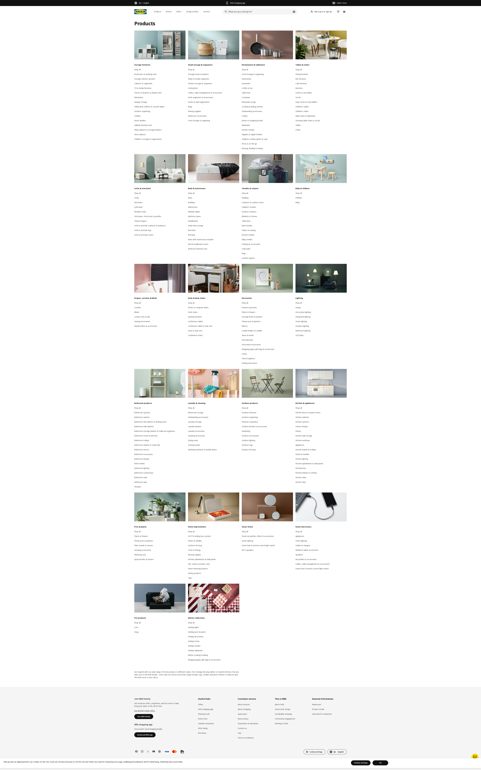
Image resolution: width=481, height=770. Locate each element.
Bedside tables (194, 212)
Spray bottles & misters (144, 559)
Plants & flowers (248, 312)
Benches (299, 88)
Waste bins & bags (195, 412)
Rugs (244, 253)
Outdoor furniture (249, 412)
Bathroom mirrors (141, 449)
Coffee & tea (247, 88)
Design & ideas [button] (192, 11)
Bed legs (191, 235)
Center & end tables (303, 93)
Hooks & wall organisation (199, 102)
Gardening (246, 431)
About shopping (244, 709)
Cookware (246, 97)
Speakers (299, 554)
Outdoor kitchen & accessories (254, 426)
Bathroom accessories (197, 116)
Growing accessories (142, 550)
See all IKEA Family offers (144, 711)
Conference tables (195, 321)
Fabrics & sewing (249, 230)
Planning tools (204, 714)
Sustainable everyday (283, 714)
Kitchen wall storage (303, 436)
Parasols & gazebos (250, 422)
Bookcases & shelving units (145, 74)
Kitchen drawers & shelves (306, 473)
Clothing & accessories (251, 244)
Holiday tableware (195, 650)
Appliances (299, 445)
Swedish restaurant (206, 723)
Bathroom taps (140, 482)
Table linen (246, 93)
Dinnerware (246, 79)
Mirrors (245, 326)
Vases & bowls (248, 335)
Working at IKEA (281, 723)
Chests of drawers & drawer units (148, 93)
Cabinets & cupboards (143, 83)
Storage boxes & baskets (198, 74)
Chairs (297, 130)
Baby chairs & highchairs (305, 116)
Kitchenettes (300, 468)
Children (298, 198)
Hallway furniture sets (143, 125)
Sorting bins (193, 88)
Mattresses (192, 207)
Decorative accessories (251, 344)
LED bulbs (299, 335)
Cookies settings (361, 763)
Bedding (191, 202)
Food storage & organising (199, 120)
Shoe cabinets (140, 134)
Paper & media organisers (198, 79)
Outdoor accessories (250, 436)
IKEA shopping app (205, 709)
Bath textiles (247, 225)
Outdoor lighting (302, 326)
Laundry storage (194, 422)
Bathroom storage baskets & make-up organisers (154, 431)
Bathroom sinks (140, 477)
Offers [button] (178, 11)
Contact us (242, 728)
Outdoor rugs (247, 445)
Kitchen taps (300, 482)
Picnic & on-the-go (249, 144)
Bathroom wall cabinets (144, 426)
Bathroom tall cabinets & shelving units (150, 422)
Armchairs (138, 202)
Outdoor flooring (249, 449)
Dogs (136, 632)
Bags (190, 106)
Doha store (202, 719)
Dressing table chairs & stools (307, 120)
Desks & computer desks (198, 307)
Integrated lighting (303, 317)
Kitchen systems (302, 422)
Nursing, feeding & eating (252, 148)
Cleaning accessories (196, 436)
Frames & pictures (249, 307)
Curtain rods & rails (142, 317)
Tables (298, 125)
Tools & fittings (194, 550)
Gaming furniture (195, 317)
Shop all (137, 69)
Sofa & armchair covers (143, 235)
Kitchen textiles (248, 130)
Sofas (136, 198)
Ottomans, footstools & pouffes (147, 216)
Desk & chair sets (195, 330)
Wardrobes (138, 97)
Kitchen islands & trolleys (305, 449)
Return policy (243, 719)
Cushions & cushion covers (253, 202)
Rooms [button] (169, 11)
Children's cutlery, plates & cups (255, 139)
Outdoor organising (142, 111)
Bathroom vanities (142, 417)
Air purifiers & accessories (306, 559)
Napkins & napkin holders (252, 134)
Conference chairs (195, 335)
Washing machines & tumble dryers (202, 449)
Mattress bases (194, 216)
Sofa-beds (138, 207)
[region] (240, 763)
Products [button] (157, 11)
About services (244, 704)
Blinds (136, 312)
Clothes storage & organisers (200, 83)
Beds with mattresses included (200, 239)
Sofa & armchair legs (142, 230)
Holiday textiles (194, 646)
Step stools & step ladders (306, 102)
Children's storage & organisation (148, 139)
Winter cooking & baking (198, 655)
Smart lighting (301, 321)
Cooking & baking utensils (252, 106)
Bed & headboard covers (198, 244)
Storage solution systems (144, 79)
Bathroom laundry (141, 459)
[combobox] (257, 12)
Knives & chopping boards (252, 120)
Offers (200, 704)
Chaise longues (140, 221)
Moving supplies (194, 111)
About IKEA (279, 704)
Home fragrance (248, 358)
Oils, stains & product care (199, 564)
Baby (297, 202)
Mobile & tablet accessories (306, 550)
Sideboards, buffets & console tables (149, 106)
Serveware (246, 83)
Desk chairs (192, 312)
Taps (190, 578)
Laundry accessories (196, 431)
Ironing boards (194, 445)
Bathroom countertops (143, 473)
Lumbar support (248, 258)
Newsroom (316, 704)
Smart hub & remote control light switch (258, 545)
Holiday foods (193, 641)
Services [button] (206, 11)
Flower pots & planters (251, 321)
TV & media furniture (142, 88)
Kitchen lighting (301, 459)
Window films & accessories (145, 326)
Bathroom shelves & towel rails (147, 445)
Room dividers (140, 120)
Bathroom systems (142, 412)
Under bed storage (195, 225)
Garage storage (140, 102)
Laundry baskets (194, 426)
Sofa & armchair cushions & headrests (150, 225)
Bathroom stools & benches (146, 436)
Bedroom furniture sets (197, 249)
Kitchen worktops (302, 440)
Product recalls (318, 709)
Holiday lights (193, 627)
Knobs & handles (302, 454)
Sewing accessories (142, 321)
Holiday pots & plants (197, 632)
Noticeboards (247, 340)
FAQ (239, 733)
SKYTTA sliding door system (199, 536)
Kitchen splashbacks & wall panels (309, 463)
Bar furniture (300, 79)
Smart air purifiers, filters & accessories (258, 536)
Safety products (194, 573)
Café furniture (301, 83)
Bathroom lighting (302, 330)
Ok (380, 763)
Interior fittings (301, 426)
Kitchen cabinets (302, 417)
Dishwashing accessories (252, 111)
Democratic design (282, 709)
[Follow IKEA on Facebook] (136, 751)
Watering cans (140, 554)
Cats (136, 627)
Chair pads (246, 249)
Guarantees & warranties (248, 723)
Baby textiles (247, 239)
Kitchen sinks (300, 477)
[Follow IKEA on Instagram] (142, 751)
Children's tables (302, 106)
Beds (190, 198)
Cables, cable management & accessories (205, 93)
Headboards (193, 221)
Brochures (202, 733)
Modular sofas (140, 212)
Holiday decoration (249, 363)
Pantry (298, 431)
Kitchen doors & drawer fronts (307, 412)
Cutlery (245, 116)
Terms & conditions (246, 738)
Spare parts (242, 714)
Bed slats (192, 230)
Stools (298, 97)
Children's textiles (249, 207)
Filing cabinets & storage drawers (148, 130)
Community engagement (285, 719)
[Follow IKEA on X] (148, 751)
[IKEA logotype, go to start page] (140, 11)
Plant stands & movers (143, 545)
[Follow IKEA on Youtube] (154, 751)
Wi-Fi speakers (248, 550)
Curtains (137, 307)
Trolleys (137, 116)
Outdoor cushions (249, 212)
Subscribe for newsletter (322, 714)
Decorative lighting (303, 312)
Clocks (244, 354)
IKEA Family (203, 728)
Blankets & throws (249, 216)
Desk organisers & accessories (200, 97)
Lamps (298, 307)
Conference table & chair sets (200, 326)
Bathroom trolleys (141, 440)
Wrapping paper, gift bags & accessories (258, 349)
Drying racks (193, 440)
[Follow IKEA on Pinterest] (159, 751)
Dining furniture (301, 74)
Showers (137, 486)
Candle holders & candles (252, 330)
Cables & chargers (302, 545)
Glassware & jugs (249, 102)
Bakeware (246, 125)
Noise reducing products (198, 568)
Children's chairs (302, 111)
